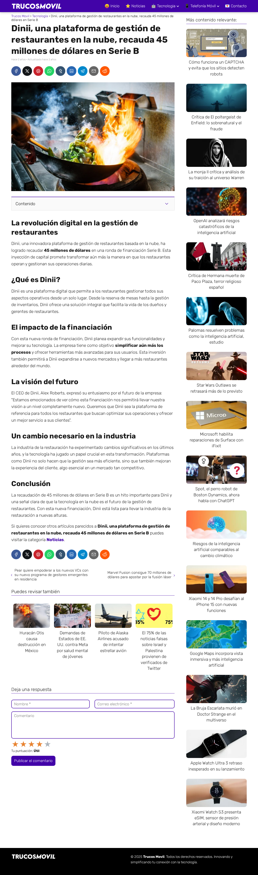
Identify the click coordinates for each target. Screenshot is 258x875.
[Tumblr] (60, 71)
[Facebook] (16, 71)
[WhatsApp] (49, 71)
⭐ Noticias (135, 6)
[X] (27, 71)
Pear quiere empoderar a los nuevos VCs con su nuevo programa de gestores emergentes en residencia (51, 574)
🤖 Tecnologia (163, 6)
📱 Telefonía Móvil (200, 6)
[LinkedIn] (71, 71)
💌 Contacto (236, 6)
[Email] (94, 71)
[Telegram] (82, 71)
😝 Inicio (112, 6)
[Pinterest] (38, 71)
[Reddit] (105, 71)
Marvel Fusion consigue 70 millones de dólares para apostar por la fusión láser (139, 574)
